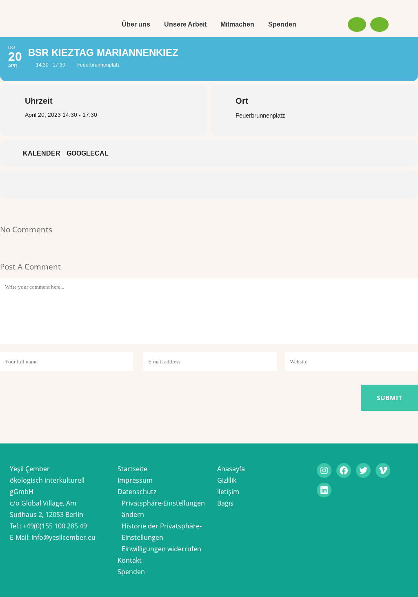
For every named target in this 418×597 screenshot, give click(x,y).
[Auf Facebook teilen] (160, 185)
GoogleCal (88, 153)
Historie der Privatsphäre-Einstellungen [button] (162, 531)
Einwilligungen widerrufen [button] (161, 548)
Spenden (131, 571)
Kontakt (130, 560)
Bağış (225, 503)
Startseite (132, 468)
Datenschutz (137, 491)
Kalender (41, 153)
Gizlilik (226, 480)
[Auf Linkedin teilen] (209, 185)
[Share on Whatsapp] (233, 185)
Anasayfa (231, 468)
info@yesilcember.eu (63, 537)
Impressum (135, 480)
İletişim (228, 491)
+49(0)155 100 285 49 (55, 525)
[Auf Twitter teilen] (184, 185)
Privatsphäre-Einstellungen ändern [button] (163, 509)
